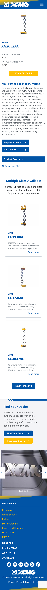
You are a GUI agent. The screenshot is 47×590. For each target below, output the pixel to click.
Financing (9, 548)
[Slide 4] (27, 491)
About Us (8, 553)
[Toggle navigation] (41, 4)
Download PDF (12, 165)
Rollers (5, 519)
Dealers (7, 543)
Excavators (8, 510)
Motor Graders (10, 524)
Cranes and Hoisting (12, 528)
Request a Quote (16, 440)
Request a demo (12, 142)
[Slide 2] (22, 491)
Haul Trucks (8, 533)
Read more (33, 252)
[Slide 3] (25, 491)
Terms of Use (32, 581)
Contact (8, 558)
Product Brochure (23, 73)
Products (9, 503)
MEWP (5, 537)
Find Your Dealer (15, 433)
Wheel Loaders (9, 515)
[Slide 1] (20, 491)
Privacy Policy (15, 581)
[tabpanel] (23, 166)
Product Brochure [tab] (13, 159)
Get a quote (10, 149)
